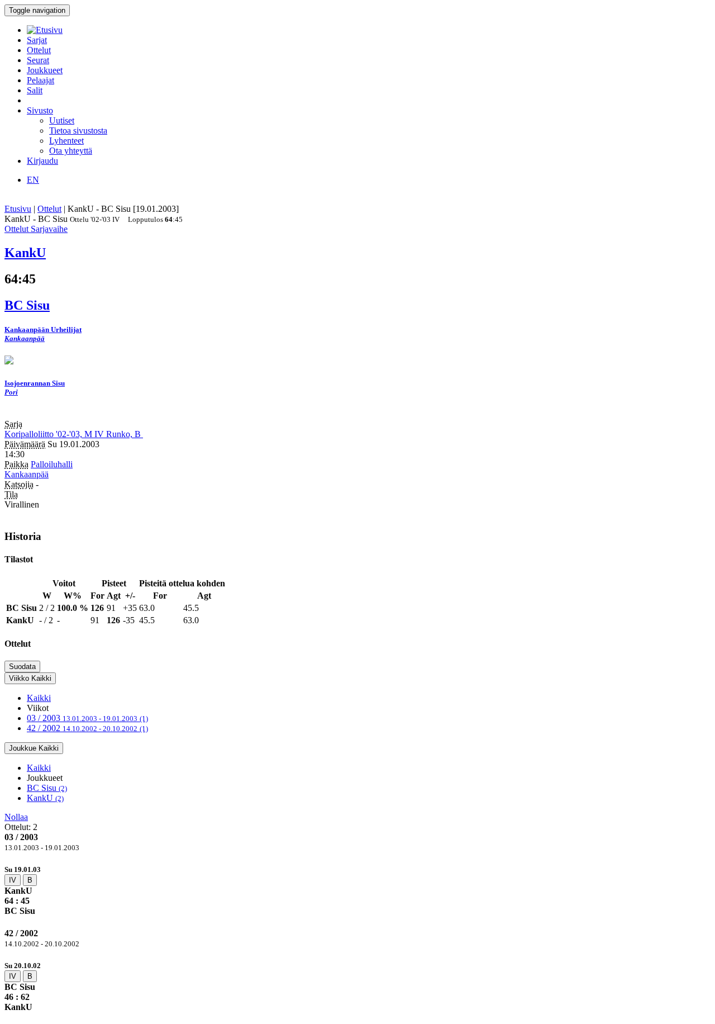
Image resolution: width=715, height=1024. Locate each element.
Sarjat (37, 40)
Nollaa (16, 817)
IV (12, 880)
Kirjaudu (42, 160)
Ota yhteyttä (70, 150)
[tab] (357, 890)
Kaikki (39, 698)
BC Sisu (47, 788)
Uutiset (61, 120)
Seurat (38, 60)
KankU (45, 798)
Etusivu (17, 209)
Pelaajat (40, 80)
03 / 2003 (87, 718)
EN (33, 179)
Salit (34, 90)
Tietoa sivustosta (78, 130)
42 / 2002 (87, 728)
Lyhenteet (66, 140)
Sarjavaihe (49, 229)
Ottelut (39, 50)
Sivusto (40, 110)
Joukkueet (45, 70)
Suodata (22, 666)
